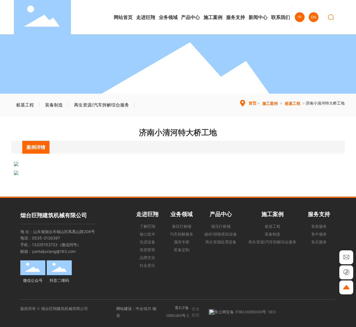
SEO (272, 312)
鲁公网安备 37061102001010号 (240, 312)
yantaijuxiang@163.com (54, 251)
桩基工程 (25, 105)
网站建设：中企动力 (133, 308)
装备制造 (54, 105)
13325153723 (45, 244)
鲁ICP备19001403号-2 (177, 312)
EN (313, 17)
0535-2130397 (46, 238)
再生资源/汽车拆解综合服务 (101, 105)
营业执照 (195, 311)
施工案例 (270, 103)
